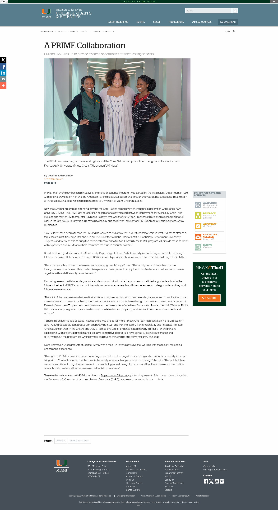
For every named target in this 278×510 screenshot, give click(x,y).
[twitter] (3, 60)
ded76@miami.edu (54, 179)
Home (60, 32)
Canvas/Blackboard (174, 483)
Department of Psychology (116, 375)
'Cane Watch (132, 487)
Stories (71, 32)
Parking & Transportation (215, 470)
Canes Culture (133, 490)
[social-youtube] (217, 481)
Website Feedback (202, 496)
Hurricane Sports (134, 483)
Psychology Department (166, 192)
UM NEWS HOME (46, 32)
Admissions (131, 473)
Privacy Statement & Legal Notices (153, 496)
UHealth (130, 480)
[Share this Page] (232, 33)
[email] (3, 79)
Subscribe (209, 298)
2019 (82, 32)
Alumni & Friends (134, 476)
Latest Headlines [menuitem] (118, 21)
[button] (271, 501)
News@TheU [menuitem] (228, 22)
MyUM (168, 476)
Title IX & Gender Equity (181, 496)
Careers (168, 490)
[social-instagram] (222, 481)
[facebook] (3, 66)
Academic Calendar (174, 466)
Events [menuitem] (140, 21)
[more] (3, 85)
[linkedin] (3, 73)
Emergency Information (126, 496)
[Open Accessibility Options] (4, 1)
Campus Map (209, 466)
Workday (169, 487)
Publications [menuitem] (176, 21)
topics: (48, 441)
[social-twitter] (211, 481)
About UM (131, 466)
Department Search (174, 473)
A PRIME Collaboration (104, 32)
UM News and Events (136, 470)
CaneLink (169, 480)
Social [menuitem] (156, 21)
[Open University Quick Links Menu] (274, 1)
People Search (171, 470)
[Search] (235, 10)
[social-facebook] (206, 481)
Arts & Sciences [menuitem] (202, 21)
